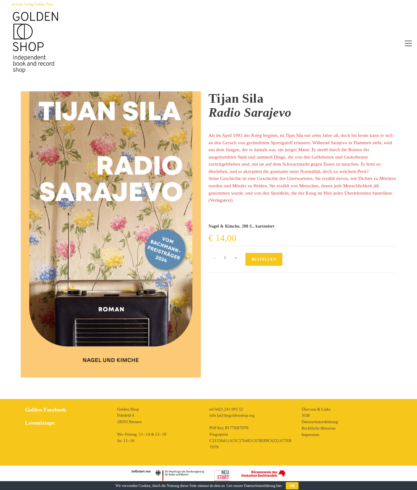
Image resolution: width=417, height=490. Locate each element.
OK (292, 486)
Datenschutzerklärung (320, 421)
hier (279, 486)
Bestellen (264, 259)
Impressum (310, 434)
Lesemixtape (40, 423)
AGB (306, 415)
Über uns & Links (316, 409)
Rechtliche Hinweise (319, 428)
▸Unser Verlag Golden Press (33, 4)
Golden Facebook (45, 410)
